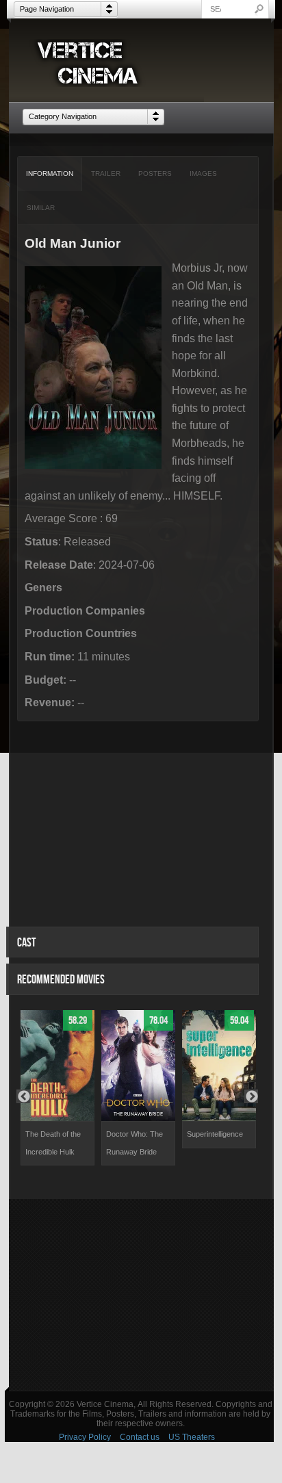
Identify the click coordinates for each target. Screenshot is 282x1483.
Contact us (139, 1437)
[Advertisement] (141, 1295)
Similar (41, 207)
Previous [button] (23, 1096)
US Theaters (191, 1437)
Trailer (105, 173)
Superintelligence (215, 1134)
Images (203, 173)
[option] (57, 1087)
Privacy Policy (85, 1437)
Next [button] (251, 1096)
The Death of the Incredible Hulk (53, 1143)
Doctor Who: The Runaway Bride (134, 1143)
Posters (155, 173)
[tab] (50, 174)
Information (49, 173)
